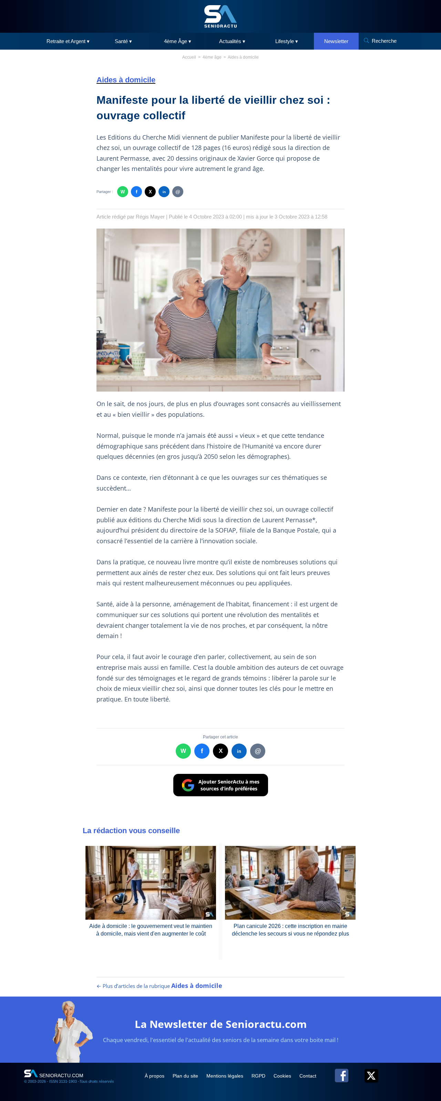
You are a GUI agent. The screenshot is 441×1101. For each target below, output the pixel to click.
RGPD (259, 1076)
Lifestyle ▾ (286, 41)
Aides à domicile (243, 57)
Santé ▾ (123, 41)
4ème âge (212, 57)
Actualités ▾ (232, 41)
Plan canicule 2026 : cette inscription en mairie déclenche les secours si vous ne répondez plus (290, 930)
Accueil (189, 57)
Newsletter (336, 41)
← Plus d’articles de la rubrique (159, 985)
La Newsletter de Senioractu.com (221, 1024)
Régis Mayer (150, 217)
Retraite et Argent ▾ (68, 41)
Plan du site (186, 1076)
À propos (155, 1076)
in (164, 192)
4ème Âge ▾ (177, 41)
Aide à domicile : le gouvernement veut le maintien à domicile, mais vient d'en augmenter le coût (150, 930)
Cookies (283, 1076)
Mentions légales (225, 1076)
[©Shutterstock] (220, 310)
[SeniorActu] (220, 16)
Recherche (384, 41)
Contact (307, 1076)
